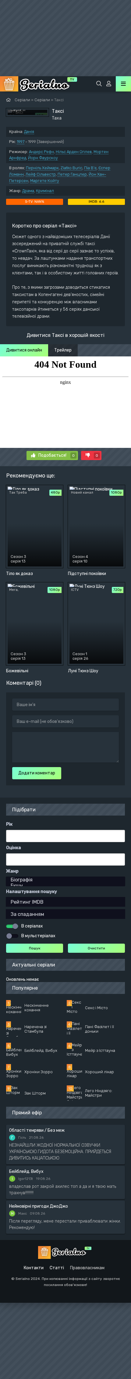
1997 (20, 141)
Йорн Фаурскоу (43, 157)
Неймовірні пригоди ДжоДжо (38, 1206)
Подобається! (56, 455)
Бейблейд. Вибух (26, 1171)
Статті (57, 1267)
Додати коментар (36, 773)
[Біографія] (65, 880)
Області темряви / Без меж (37, 1130)
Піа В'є (90, 168)
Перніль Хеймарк (42, 168)
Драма (28, 190)
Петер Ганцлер (72, 174)
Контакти (34, 1267)
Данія (29, 131)
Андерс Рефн (41, 151)
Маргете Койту (44, 180)
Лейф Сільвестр (41, 174)
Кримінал (45, 190)
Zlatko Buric (71, 168)
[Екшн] (65, 885)
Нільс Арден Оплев (74, 151)
